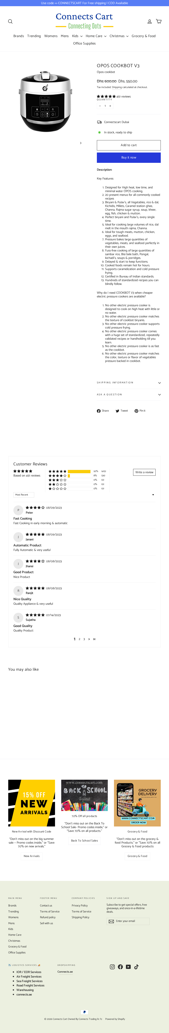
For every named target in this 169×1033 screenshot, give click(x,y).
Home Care (94, 36)
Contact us (46, 905)
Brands (18, 36)
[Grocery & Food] (137, 803)
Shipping (117, 87)
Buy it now (128, 157)
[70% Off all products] (84, 795)
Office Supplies (84, 43)
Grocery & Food (144, 36)
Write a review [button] (144, 472)
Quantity (104, 100)
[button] (106, 96)
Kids (75, 36)
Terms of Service (50, 911)
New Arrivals (32, 856)
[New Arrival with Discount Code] (31, 803)
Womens (51, 36)
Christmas (117, 36)
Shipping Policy (80, 917)
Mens (65, 36)
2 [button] (79, 639)
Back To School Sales (84, 840)
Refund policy (47, 917)
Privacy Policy (80, 905)
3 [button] (84, 639)
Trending (34, 36)
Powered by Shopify (115, 1019)
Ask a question (109, 395)
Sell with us (46, 923)
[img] (35, 507)
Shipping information (115, 383)
